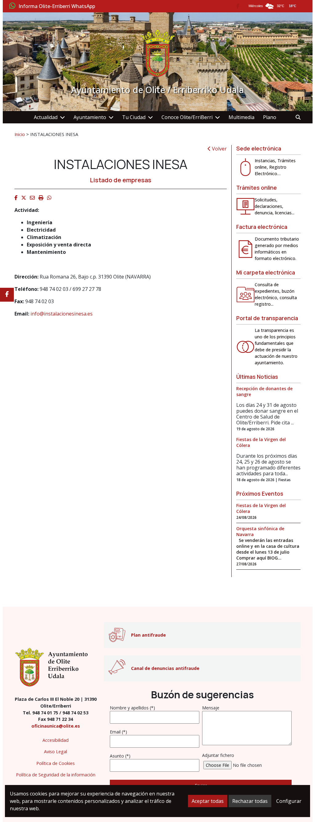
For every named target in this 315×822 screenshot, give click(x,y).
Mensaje (210, 708)
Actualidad (46, 117)
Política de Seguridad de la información (55, 775)
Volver (219, 148)
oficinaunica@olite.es (55, 726)
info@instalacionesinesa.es (61, 313)
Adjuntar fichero (218, 755)
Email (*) (118, 732)
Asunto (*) (120, 756)
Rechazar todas (250, 801)
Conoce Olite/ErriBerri (187, 117)
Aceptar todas (208, 801)
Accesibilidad (55, 740)
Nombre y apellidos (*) (132, 708)
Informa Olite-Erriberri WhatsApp (56, 6)
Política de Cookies (55, 763)
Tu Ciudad (134, 117)
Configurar (288, 801)
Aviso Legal (55, 751)
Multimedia (241, 117)
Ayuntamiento (90, 117)
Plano (269, 117)
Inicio (19, 134)
